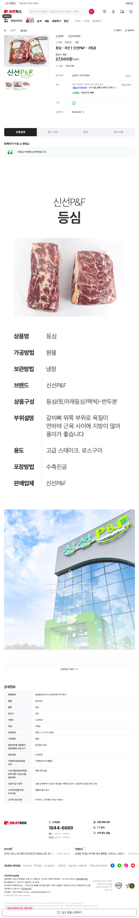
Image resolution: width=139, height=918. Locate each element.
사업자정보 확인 (82, 879)
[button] (117, 88)
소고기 (13, 30)
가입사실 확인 (26, 889)
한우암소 (23, 30)
